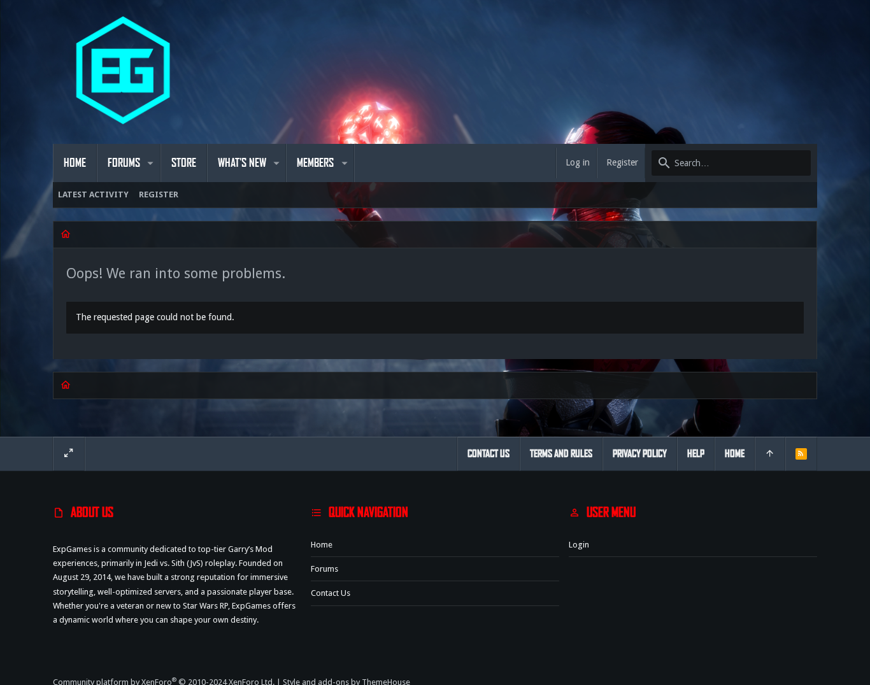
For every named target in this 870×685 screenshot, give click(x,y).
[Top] (770, 454)
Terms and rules (561, 454)
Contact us (330, 593)
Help (695, 454)
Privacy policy (640, 454)
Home (321, 544)
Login (579, 544)
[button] (150, 163)
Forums (324, 569)
